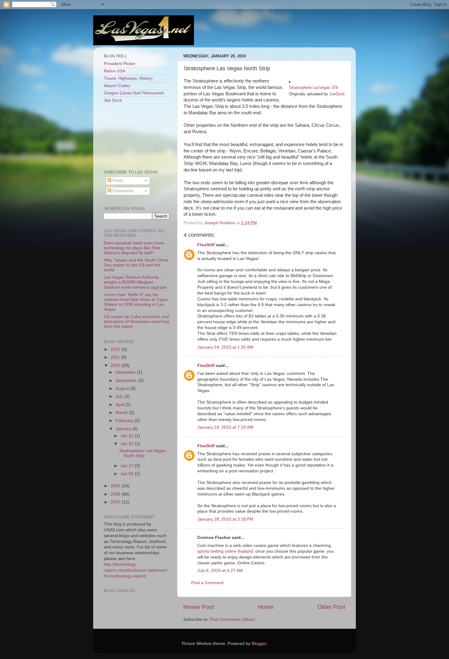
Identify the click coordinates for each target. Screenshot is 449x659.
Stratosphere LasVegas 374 (313, 87)
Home (266, 607)
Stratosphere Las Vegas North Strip (142, 453)
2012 (116, 349)
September (126, 380)
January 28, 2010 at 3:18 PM (225, 519)
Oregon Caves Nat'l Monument (134, 93)
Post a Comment (207, 582)
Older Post (331, 607)
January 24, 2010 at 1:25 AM (225, 347)
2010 (116, 365)
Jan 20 (127, 443)
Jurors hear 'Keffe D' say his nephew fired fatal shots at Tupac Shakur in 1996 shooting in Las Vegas (136, 302)
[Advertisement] (131, 136)
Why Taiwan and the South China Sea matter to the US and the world (136, 265)
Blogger (259, 643)
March (122, 412)
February (124, 420)
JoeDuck (337, 94)
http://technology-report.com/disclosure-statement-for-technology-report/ (136, 570)
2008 (116, 494)
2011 (116, 357)
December (126, 372)
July (119, 396)
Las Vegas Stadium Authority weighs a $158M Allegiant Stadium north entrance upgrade (135, 282)
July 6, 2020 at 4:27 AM (220, 570)
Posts (117, 180)
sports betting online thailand (225, 551)
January (123, 429)
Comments (122, 191)
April (120, 404)
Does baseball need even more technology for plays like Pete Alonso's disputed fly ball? (134, 248)
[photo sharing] (289, 81)
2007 (116, 502)
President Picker (119, 63)
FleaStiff (206, 245)
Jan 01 (127, 473)
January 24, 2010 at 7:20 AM (225, 427)
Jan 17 (127, 465)
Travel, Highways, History (128, 78)
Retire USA (114, 71)
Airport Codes (117, 85)
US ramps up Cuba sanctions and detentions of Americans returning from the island (136, 321)
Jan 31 (127, 436)
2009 (116, 486)
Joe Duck (113, 100)
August (122, 388)
